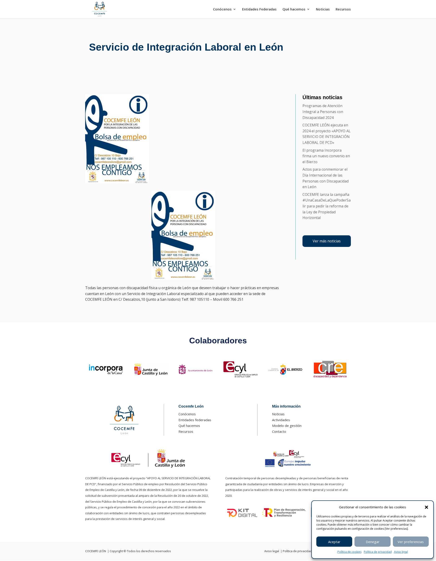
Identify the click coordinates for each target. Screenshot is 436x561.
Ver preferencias (411, 541)
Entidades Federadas (259, 9)
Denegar (372, 541)
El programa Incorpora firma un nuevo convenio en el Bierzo (326, 156)
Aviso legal (401, 552)
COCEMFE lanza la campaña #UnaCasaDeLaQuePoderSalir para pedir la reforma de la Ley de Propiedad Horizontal (326, 206)
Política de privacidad (378, 552)
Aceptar (334, 541)
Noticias (323, 9)
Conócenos (222, 9)
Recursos (343, 9)
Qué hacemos (293, 9)
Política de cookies (349, 552)
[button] (426, 507)
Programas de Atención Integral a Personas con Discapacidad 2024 (322, 111)
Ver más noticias (327, 241)
